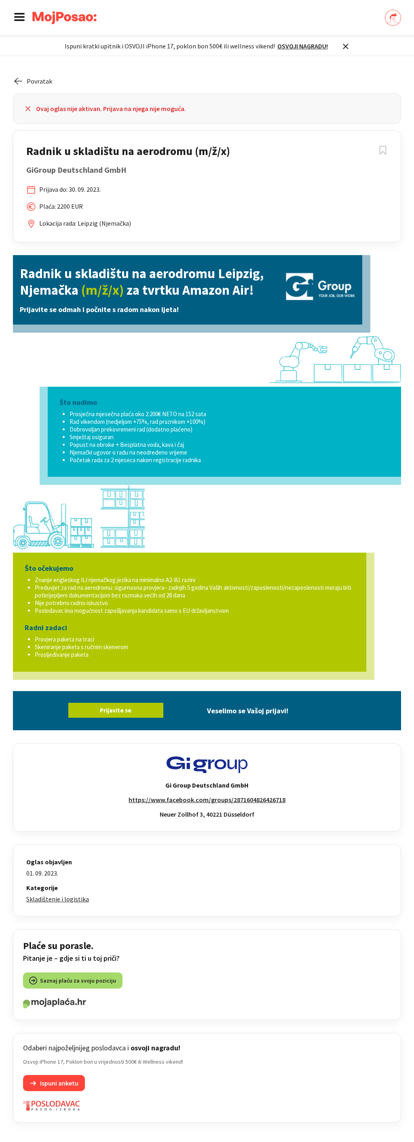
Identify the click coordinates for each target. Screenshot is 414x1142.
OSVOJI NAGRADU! (302, 46)
